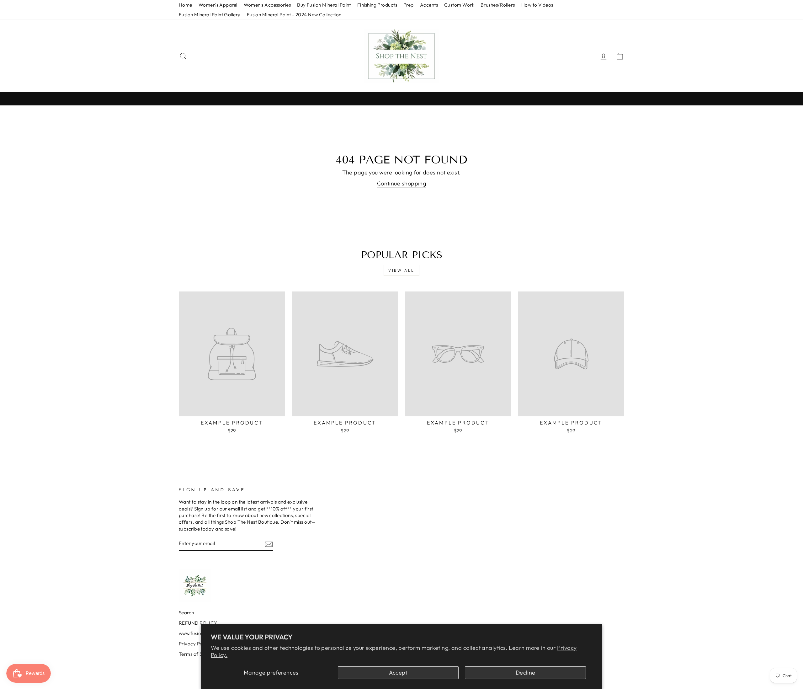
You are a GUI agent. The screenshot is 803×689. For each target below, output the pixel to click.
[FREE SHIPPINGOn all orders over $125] (401, 98)
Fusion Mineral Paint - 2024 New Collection (294, 15)
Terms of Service (197, 654)
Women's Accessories (267, 5)
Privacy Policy (194, 644)
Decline (525, 672)
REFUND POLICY (198, 623)
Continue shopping (401, 183)
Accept (398, 672)
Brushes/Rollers (498, 5)
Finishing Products (377, 5)
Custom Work (459, 5)
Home (185, 5)
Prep (408, 5)
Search (186, 613)
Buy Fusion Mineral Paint (324, 5)
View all (401, 270)
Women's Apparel (218, 5)
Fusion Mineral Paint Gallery (210, 15)
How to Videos (537, 5)
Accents (429, 5)
